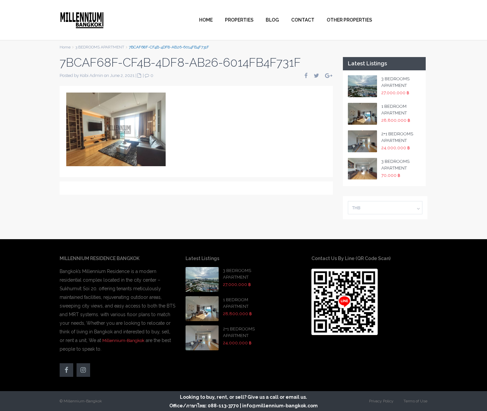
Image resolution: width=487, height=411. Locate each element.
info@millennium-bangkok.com (280, 405)
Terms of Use (415, 401)
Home (65, 47)
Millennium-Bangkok (123, 340)
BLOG (272, 20)
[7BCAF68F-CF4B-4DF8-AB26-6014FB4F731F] (116, 129)
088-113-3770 (223, 405)
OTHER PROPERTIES (349, 20)
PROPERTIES (239, 20)
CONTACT (302, 20)
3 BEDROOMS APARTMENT (99, 47)
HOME (206, 20)
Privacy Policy (381, 401)
